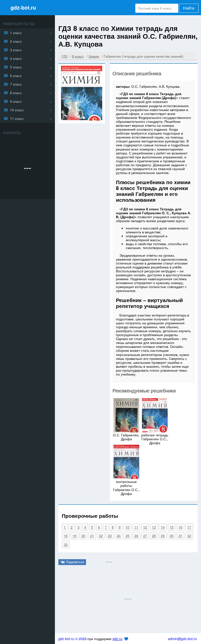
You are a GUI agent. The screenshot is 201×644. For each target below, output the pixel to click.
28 (154, 535)
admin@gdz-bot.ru (182, 639)
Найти (188, 8)
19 (74, 535)
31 (180, 535)
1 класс (16, 32)
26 (136, 535)
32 (189, 535)
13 (154, 527)
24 (119, 535)
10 (127, 527)
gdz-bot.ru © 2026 (72, 639)
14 (163, 527)
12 (145, 527)
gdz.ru (117, 638)
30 (172, 535)
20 (83, 535)
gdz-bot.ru (23, 7)
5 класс (16, 66)
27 (145, 535)
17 (189, 527)
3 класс (16, 49)
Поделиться (75, 562)
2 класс (16, 41)
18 (66, 535)
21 (92, 535)
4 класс (16, 58)
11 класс (17, 118)
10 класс (17, 109)
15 (172, 527)
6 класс (16, 75)
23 (110, 535)
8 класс (16, 92)
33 (66, 544)
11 (136, 527)
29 (163, 535)
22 (101, 535)
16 (180, 527)
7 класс (16, 84)
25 (127, 535)
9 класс (16, 101)
